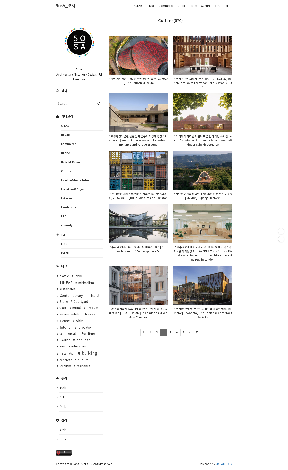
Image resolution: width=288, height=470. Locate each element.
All (226, 6)
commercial (67, 334)
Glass (63, 308)
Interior (66, 327)
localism (65, 366)
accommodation (70, 314)
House (150, 6)
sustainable (67, 289)
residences (84, 366)
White (79, 321)
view (62, 346)
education (78, 346)
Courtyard (81, 302)
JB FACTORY (224, 464)
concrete (65, 360)
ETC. (64, 216)
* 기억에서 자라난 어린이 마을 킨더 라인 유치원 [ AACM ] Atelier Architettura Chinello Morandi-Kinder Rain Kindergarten (203, 140)
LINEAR (66, 283)
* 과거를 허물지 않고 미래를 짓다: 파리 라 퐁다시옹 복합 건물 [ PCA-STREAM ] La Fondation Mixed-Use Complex (138, 313)
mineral (94, 296)
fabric (78, 276)
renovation (84, 327)
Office (182, 6)
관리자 (63, 430)
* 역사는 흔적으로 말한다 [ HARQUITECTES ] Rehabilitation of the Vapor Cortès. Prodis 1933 (203, 83)
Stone (63, 302)
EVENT (65, 253)
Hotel (193, 6)
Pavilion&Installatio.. (75, 180)
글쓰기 (63, 439)
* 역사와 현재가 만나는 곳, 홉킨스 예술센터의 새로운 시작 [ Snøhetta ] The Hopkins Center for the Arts (202, 313)
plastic (64, 276)
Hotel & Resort (71, 162)
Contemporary (71, 296)
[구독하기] (281, 239)
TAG (217, 6)
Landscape (68, 207)
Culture (206, 6)
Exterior (66, 198)
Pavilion (64, 340)
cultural (83, 360)
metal (76, 308)
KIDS (64, 244)
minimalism (86, 283)
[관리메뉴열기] (281, 231)
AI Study (66, 225)
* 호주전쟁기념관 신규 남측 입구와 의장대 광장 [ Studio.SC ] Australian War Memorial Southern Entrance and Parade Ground (138, 140)
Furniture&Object (73, 189)
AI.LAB (138, 6)
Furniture (88, 334)
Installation (67, 353)
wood (92, 314)
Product (92, 308)
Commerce (166, 6)
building (89, 353)
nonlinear (83, 340)
